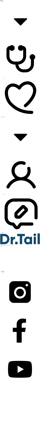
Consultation (2, 232)
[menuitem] (20, 271)
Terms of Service (2, 271)
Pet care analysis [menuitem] (3, 116)
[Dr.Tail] (1, 0)
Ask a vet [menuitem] (3, 78)
